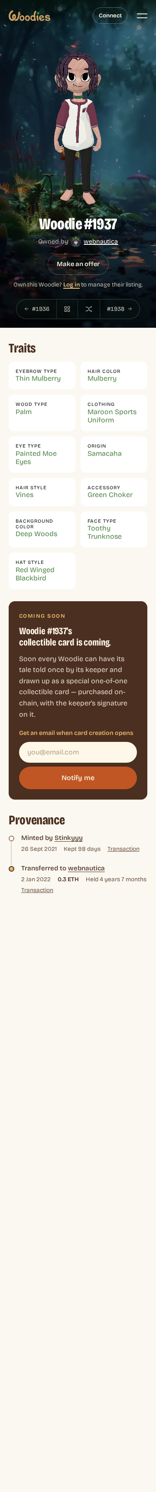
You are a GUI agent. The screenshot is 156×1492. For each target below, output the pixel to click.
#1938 (115, 309)
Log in (71, 284)
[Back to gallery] (67, 309)
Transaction (123, 849)
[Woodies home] (29, 15)
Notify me (78, 778)
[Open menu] (142, 15)
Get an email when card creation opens (76, 733)
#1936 (40, 309)
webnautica (101, 241)
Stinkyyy (69, 838)
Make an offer (78, 264)
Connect (110, 15)
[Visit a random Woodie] (89, 309)
